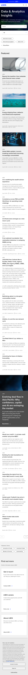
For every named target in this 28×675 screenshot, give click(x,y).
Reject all (14, 668)
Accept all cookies (14, 664)
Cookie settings (14, 672)
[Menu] (26, 5)
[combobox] (12, 26)
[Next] (26, 536)
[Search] (23, 5)
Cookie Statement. (10, 661)
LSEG (16, 1)
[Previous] (2, 536)
